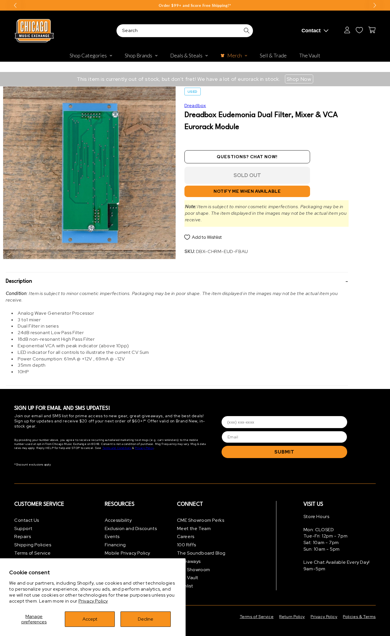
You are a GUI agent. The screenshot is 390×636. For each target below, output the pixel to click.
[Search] (246, 30)
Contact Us (26, 520)
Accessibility (118, 520)
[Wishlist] (359, 30)
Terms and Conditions (117, 448)
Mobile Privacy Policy (127, 553)
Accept (90, 619)
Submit (284, 452)
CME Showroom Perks (200, 520)
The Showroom (193, 570)
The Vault (187, 578)
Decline (145, 619)
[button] (177, 281)
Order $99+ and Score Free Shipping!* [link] (195, 5)
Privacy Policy (93, 601)
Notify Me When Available (247, 191)
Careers (185, 537)
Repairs (22, 537)
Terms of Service (32, 553)
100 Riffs (186, 545)
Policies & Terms (359, 616)
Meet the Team (194, 528)
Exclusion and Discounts (131, 528)
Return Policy (292, 616)
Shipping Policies (32, 545)
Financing (115, 545)
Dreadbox (195, 106)
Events (112, 537)
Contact (311, 30)
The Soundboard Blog (201, 553)
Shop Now (299, 79)
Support (23, 528)
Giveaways (189, 561)
